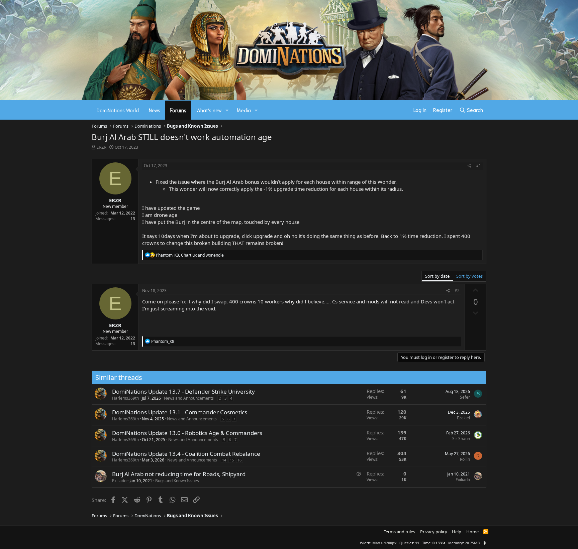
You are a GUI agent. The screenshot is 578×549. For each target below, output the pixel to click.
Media (244, 110)
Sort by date (437, 276)
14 (224, 459)
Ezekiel (463, 418)
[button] (227, 110)
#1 (478, 165)
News (154, 110)
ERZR (101, 147)
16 (239, 459)
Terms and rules (399, 532)
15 (232, 459)
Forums (178, 110)
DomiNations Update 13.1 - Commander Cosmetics (179, 412)
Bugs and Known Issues (177, 481)
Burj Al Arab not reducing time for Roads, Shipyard (179, 474)
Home (472, 532)
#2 (457, 290)
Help (456, 532)
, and (190, 255)
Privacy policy (433, 532)
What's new (209, 110)
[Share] (469, 166)
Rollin (465, 459)
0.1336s (438, 542)
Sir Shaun (461, 438)
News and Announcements (189, 398)
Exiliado (119, 481)
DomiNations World (118, 110)
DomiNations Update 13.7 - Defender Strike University (183, 391)
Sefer (465, 397)
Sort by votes (469, 276)
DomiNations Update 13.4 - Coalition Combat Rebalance (186, 453)
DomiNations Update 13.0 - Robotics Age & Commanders (187, 433)
